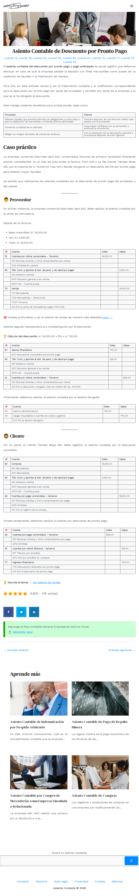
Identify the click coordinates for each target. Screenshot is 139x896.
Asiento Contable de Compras (94, 795)
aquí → (107, 317)
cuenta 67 (83, 58)
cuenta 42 (54, 58)
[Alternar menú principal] (132, 6)
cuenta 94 (69, 62)
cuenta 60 (69, 58)
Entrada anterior (16, 650)
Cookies (100, 881)
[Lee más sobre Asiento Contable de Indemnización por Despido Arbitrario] (38, 698)
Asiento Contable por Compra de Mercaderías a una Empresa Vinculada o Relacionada (38, 801)
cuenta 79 (127, 58)
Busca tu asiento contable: (69, 852)
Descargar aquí (23, 631)
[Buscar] (131, 860)
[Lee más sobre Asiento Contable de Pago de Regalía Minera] (100, 698)
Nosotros (41, 881)
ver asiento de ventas (47, 582)
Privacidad (81, 881)
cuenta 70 (98, 58)
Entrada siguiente (122, 650)
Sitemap (117, 881)
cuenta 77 (112, 58)
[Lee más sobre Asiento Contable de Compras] (100, 772)
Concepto (23, 881)
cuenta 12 (10, 58)
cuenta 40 (39, 58)
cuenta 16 (25, 58)
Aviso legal (61, 881)
